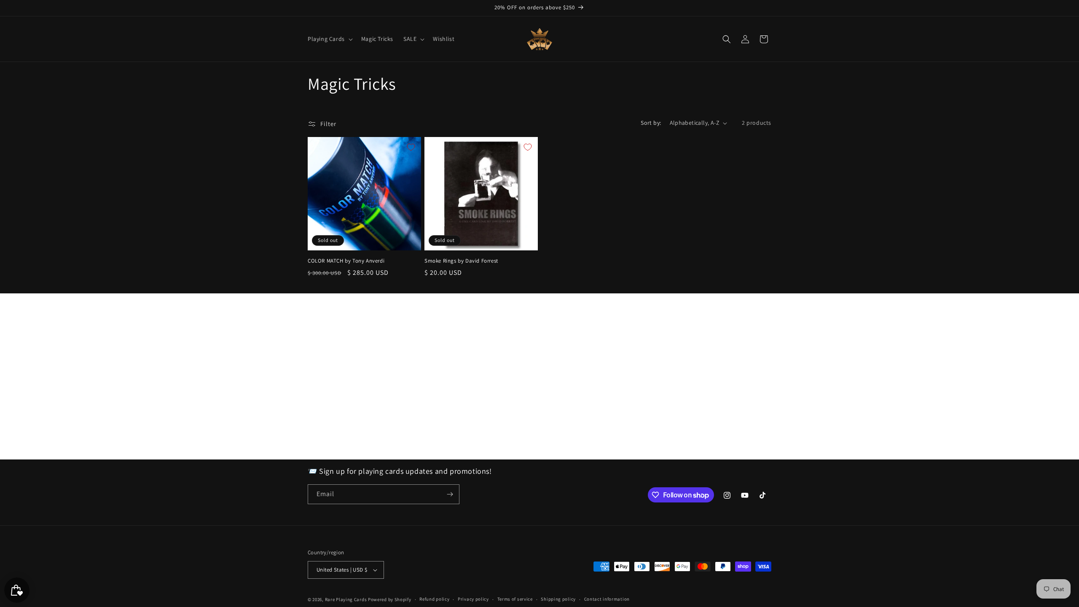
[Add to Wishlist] (411, 147)
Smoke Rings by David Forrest (461, 261)
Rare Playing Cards (346, 599)
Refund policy (434, 599)
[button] (329, 39)
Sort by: (651, 122)
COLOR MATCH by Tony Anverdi (346, 261)
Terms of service (515, 599)
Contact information (607, 599)
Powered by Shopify (389, 599)
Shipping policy (558, 599)
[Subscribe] (449, 494)
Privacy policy (473, 599)
